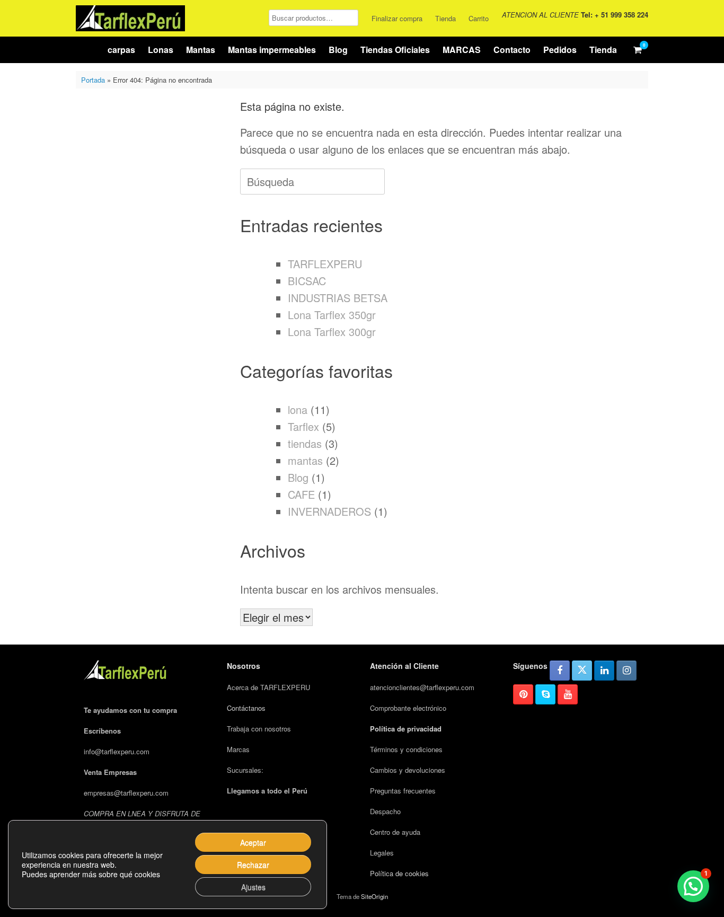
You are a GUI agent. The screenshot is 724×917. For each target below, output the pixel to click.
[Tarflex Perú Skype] (545, 694)
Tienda (445, 18)
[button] (693, 886)
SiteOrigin (374, 896)
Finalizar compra (397, 18)
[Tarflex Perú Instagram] (626, 670)
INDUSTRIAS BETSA (337, 297)
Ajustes (253, 886)
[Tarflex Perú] (130, 18)
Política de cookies (399, 873)
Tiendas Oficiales (395, 49)
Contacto (512, 49)
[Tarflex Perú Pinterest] (523, 694)
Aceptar (253, 842)
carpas (121, 49)
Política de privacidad (406, 729)
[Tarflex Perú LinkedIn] (604, 670)
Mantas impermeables (272, 49)
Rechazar (253, 864)
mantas (305, 460)
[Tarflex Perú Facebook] (560, 670)
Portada (93, 80)
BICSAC (307, 280)
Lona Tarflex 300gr (332, 331)
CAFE (301, 494)
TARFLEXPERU (325, 263)
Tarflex (303, 426)
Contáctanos (246, 708)
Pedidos (560, 49)
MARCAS (462, 49)
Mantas (200, 49)
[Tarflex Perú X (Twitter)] (582, 670)
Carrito (479, 18)
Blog (338, 49)
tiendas (305, 443)
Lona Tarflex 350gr (332, 314)
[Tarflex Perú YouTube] (568, 694)
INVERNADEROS (329, 511)
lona (297, 409)
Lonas (160, 49)
